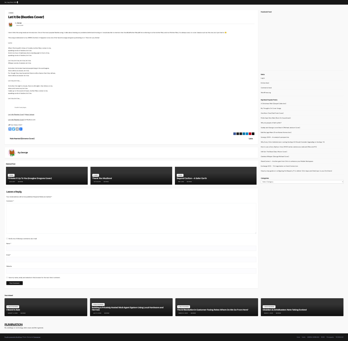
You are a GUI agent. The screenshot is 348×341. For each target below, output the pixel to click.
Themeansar (36, 337)
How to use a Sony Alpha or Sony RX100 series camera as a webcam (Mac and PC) (289, 147)
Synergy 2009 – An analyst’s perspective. (275, 137)
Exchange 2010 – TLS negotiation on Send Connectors (279, 166)
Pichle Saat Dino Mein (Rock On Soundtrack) (276, 118)
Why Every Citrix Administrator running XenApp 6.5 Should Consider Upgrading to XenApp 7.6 (293, 142)
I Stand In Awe (13, 309)
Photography (330, 337)
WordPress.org (266, 93)
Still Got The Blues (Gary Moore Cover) (274, 152)
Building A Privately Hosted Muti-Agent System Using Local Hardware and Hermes (127, 308)
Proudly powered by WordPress (13, 337)
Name (8, 243)
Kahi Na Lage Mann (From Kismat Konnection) (276, 132)
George (19, 23)
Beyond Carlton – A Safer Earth (192, 178)
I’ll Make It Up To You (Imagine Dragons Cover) (30, 178)
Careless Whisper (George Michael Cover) (275, 156)
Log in (263, 78)
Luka (251, 138)
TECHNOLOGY (339, 337)
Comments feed (266, 88)
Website (9, 266)
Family (303, 337)
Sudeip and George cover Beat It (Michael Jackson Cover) (280, 128)
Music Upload (29, 114)
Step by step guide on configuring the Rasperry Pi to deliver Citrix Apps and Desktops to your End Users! (296, 171)
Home (298, 337)
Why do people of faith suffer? (271, 123)
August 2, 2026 (13, 313)
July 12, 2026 (97, 313)
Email (8, 255)
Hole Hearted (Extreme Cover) (22, 138)
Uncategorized (13, 306)
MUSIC (323, 337)
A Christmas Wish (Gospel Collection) (273, 103)
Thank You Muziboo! (102, 178)
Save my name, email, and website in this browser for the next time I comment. (34, 278)
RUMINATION (13, 324)
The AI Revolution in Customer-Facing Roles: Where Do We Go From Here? (212, 309)
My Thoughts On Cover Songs (271, 108)
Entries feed (265, 83)
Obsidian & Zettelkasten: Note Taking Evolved (285, 309)
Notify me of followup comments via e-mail (23, 239)
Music (11, 13)
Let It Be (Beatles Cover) (16, 114)
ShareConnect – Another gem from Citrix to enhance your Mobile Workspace (287, 161)
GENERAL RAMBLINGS (313, 337)
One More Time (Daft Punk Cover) (272, 113)
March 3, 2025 (183, 313)
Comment (10, 201)
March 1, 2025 (268, 313)
